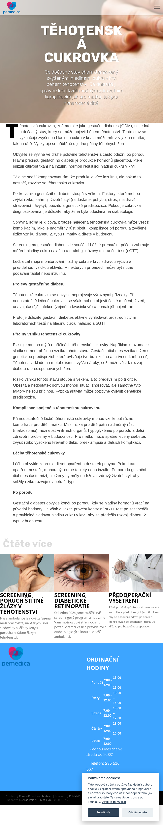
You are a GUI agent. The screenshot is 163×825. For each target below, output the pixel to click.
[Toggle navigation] (157, 6)
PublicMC (74, 796)
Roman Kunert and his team (36, 796)
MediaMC (45, 800)
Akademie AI (29, 800)
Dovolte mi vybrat (114, 801)
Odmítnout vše (137, 812)
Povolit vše (103, 812)
